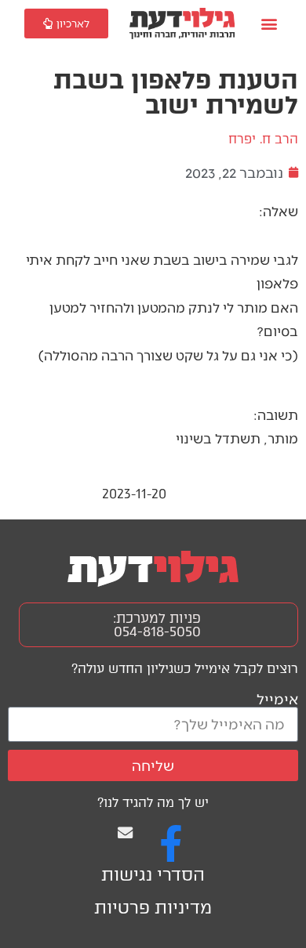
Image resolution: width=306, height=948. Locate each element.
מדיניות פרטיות (153, 907)
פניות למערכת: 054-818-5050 (157, 624)
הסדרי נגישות (153, 874)
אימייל (277, 698)
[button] (269, 24)
